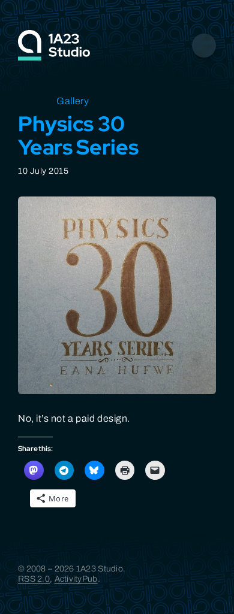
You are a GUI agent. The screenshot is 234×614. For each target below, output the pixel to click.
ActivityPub (76, 578)
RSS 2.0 (34, 578)
